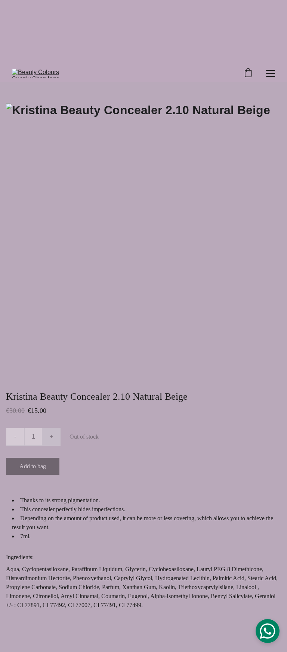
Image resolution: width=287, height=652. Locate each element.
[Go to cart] (248, 73)
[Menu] (270, 73)
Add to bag (32, 466)
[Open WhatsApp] (268, 631)
